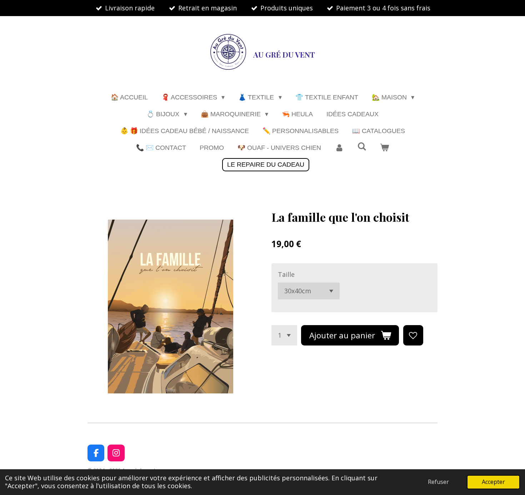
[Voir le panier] (384, 148)
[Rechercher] (361, 146)
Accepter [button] (493, 482)
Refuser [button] (438, 482)
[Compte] (339, 148)
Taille (286, 274)
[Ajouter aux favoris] (413, 335)
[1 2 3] (284, 335)
